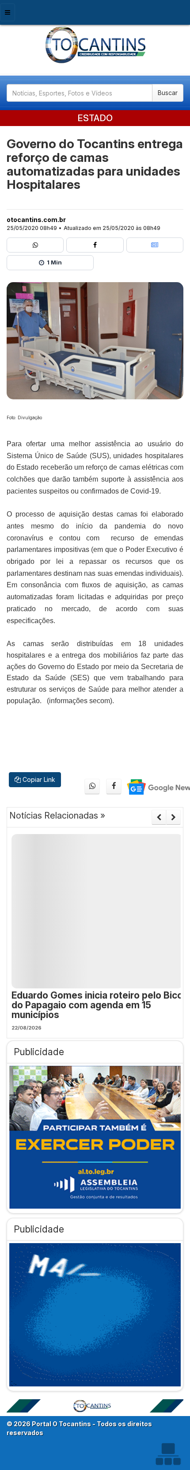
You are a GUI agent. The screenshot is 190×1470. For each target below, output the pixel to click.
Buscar (168, 92)
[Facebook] (94, 245)
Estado (95, 118)
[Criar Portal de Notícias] (167, 1454)
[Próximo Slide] (173, 817)
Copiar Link (38, 779)
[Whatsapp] (35, 245)
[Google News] (154, 245)
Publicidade (39, 1051)
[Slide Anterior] (159, 817)
